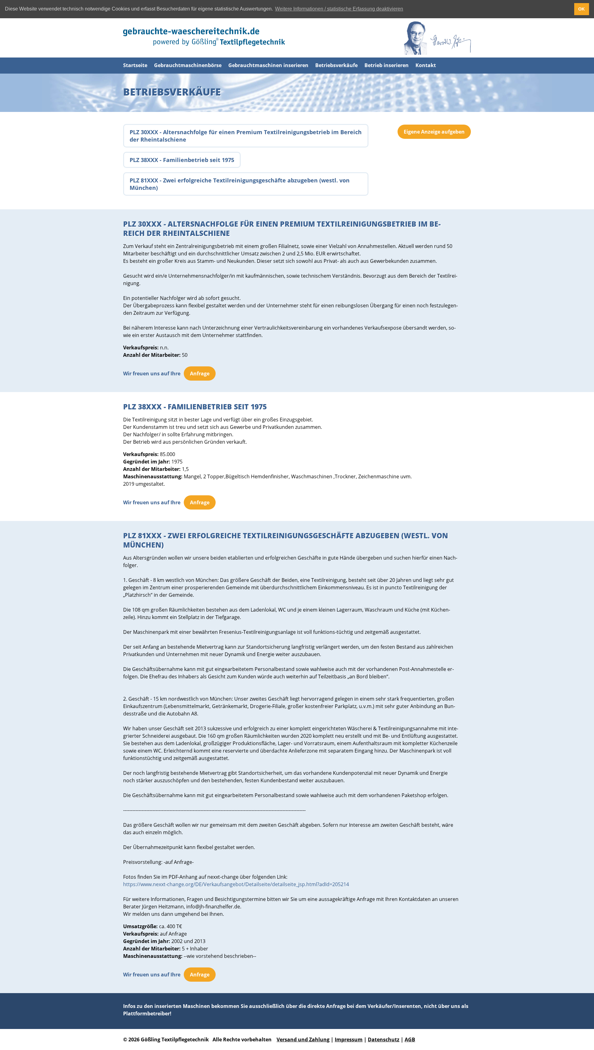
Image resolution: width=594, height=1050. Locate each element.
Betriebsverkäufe (336, 65)
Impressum (349, 1039)
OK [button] (581, 8)
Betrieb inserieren (386, 65)
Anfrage (199, 373)
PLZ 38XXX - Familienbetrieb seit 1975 (182, 160)
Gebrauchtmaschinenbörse (188, 65)
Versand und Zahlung (303, 1039)
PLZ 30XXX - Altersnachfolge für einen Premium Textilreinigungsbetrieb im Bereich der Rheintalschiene (246, 135)
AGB (410, 1039)
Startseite (135, 65)
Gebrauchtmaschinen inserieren (268, 65)
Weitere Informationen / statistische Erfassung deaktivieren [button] (339, 8)
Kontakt (425, 65)
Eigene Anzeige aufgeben (434, 131)
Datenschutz (383, 1039)
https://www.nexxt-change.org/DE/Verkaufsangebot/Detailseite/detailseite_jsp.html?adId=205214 (236, 884)
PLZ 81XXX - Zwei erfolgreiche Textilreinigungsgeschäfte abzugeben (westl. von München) (240, 183)
